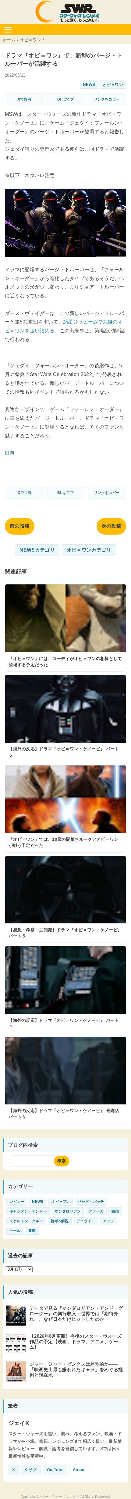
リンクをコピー (106, 99)
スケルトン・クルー (26, 1221)
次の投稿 (111, 526)
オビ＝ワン (113, 84)
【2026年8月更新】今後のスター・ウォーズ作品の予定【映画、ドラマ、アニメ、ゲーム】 (76, 1341)
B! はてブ (65, 99)
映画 (115, 1211)
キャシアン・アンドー (28, 1211)
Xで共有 (24, 99)
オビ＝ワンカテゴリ (89, 550)
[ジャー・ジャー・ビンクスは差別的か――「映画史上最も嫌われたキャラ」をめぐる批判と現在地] (17, 1378)
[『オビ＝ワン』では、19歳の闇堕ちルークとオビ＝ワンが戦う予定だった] (65, 808)
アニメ (108, 1221)
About (79, 1469)
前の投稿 (20, 526)
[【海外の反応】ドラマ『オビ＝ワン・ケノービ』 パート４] (65, 989)
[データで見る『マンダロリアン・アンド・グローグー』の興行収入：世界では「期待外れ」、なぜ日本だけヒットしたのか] (17, 1322)
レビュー (16, 1202)
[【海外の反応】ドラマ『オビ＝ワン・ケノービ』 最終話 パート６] (65, 1080)
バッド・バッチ (91, 1202)
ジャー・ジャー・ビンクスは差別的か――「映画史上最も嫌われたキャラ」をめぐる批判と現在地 (76, 1369)
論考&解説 (60, 1221)
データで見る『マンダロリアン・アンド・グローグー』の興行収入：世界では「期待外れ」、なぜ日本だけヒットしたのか (76, 1314)
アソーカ (96, 1211)
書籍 (32, 1231)
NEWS (89, 84)
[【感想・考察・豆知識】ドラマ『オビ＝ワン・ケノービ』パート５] (65, 899)
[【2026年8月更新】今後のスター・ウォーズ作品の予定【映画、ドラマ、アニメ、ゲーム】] (17, 1350)
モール (15, 1231)
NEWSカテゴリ (37, 550)
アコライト (85, 1221)
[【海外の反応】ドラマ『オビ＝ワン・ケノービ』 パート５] (65, 718)
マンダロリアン (68, 1211)
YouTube (54, 1469)
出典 (10, 453)
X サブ (30, 1469)
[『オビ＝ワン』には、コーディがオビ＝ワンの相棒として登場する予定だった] (65, 627)
